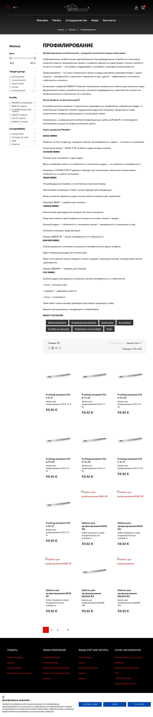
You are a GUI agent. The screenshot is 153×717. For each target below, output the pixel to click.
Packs (109, 328)
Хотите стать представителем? (56, 673)
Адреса (82, 673)
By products (125, 322)
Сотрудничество (76, 20)
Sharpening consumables (88, 328)
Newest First (133, 343)
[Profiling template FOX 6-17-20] (107, 363)
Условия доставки (50, 662)
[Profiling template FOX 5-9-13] (71, 363)
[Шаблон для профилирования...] (107, 491)
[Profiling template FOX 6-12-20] (107, 427)
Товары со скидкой (15, 657)
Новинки (10, 662)
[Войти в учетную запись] (136, 7)
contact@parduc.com (125, 683)
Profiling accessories (58, 328)
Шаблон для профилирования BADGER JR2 (127, 593)
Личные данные (85, 657)
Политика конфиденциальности (56, 668)
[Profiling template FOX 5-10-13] (71, 491)
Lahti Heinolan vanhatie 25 (127, 668)
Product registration (52, 657)
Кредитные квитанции (88, 668)
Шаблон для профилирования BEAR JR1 (58, 593)
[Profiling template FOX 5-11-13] (143, 427)
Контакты (109, 20)
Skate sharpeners (57, 322)
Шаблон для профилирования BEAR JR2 (130, 526)
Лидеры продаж (14, 668)
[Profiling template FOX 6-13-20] (71, 427)
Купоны (82, 678)
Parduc (56, 20)
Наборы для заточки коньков (19, 673)
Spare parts (107, 322)
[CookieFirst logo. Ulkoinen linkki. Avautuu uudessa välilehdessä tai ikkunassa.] (3, 697)
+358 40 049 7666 (123, 678)
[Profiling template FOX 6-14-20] (143, 363)
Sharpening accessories (83, 322)
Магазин (42, 20)
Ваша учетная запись (93, 650)
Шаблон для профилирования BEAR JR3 (94, 526)
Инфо (95, 20)
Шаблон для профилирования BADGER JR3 (91, 593)
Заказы (82, 662)
